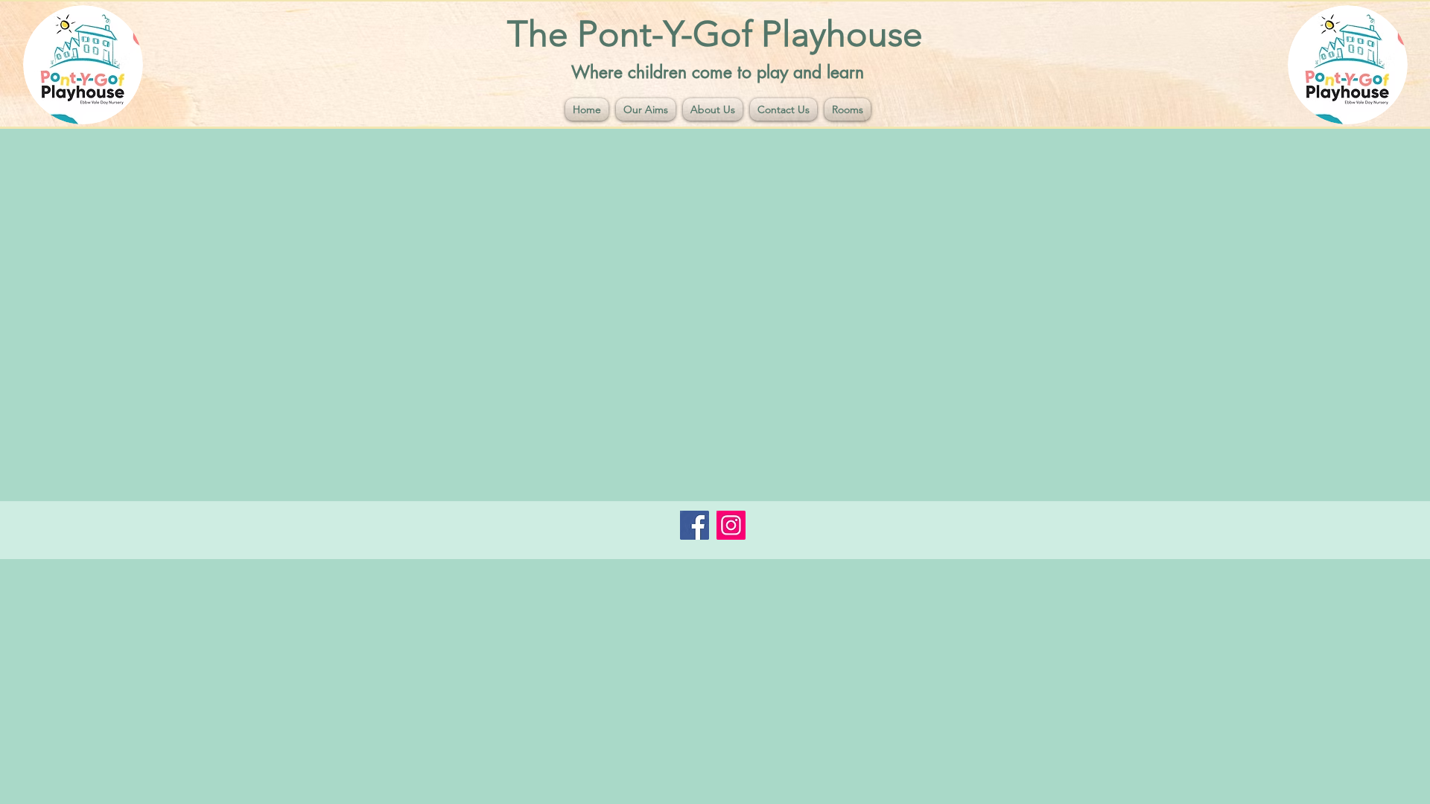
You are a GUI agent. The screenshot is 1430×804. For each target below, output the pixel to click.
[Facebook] (694, 525)
